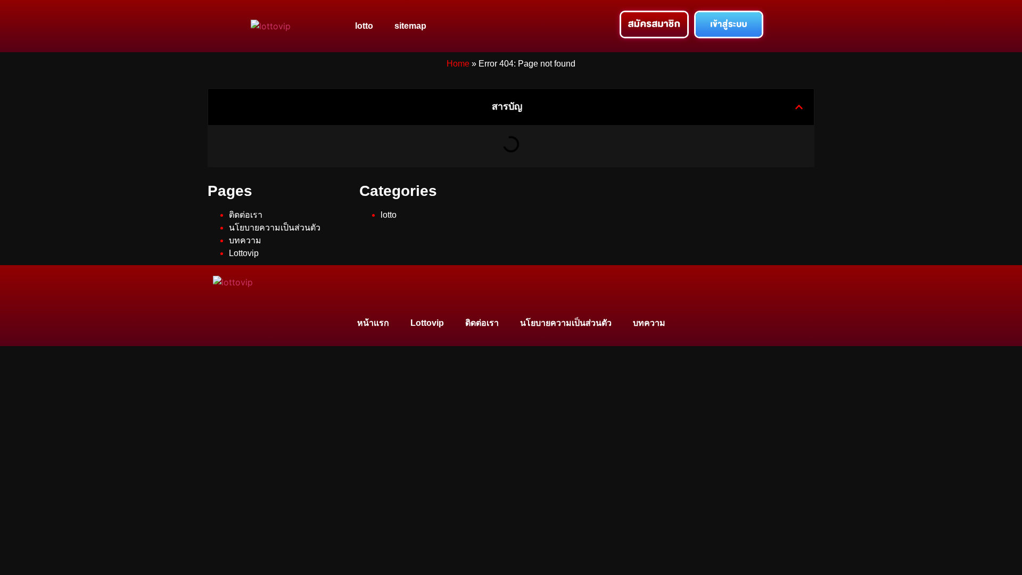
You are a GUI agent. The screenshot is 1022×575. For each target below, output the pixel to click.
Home (458, 63)
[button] (799, 107)
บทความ (245, 240)
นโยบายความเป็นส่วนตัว (274, 227)
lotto (364, 25)
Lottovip (244, 253)
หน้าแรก (373, 322)
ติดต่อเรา (245, 214)
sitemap (410, 25)
